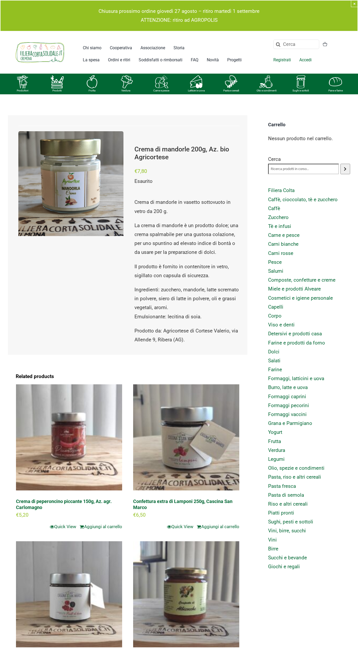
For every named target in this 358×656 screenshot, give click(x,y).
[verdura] (126, 78)
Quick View (65, 526)
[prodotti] (57, 78)
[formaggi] (196, 78)
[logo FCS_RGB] (39, 41)
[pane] (335, 78)
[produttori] (22, 78)
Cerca (274, 159)
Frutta (92, 90)
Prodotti (57, 90)
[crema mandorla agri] (70, 183)
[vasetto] (300, 78)
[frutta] (92, 78)
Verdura (125, 90)
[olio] (266, 78)
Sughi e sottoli (300, 90)
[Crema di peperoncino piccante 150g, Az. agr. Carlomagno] (69, 437)
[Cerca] (345, 169)
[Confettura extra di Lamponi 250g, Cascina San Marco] (186, 437)
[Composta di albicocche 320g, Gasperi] (186, 594)
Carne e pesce (161, 90)
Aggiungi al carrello (103, 526)
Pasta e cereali (231, 90)
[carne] (161, 78)
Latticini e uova (196, 90)
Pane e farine (335, 90)
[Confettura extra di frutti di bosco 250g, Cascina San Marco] (69, 594)
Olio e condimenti (266, 90)
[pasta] (231, 78)
